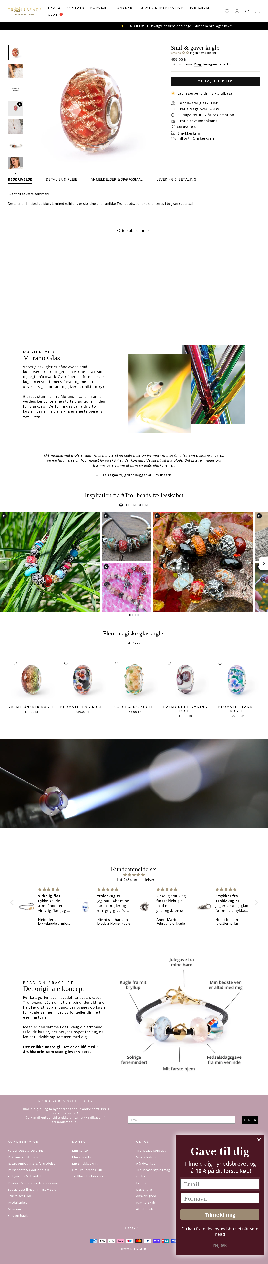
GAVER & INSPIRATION (162, 7)
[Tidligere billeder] (4, 563)
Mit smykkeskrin (85, 1163)
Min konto (80, 1150)
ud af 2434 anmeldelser (134, 879)
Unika (140, 1176)
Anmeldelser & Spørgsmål (117, 179)
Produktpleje (17, 1202)
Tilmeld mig (220, 1214)
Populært (100, 7)
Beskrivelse (20, 179)
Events (141, 1183)
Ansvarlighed (146, 1196)
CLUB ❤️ (56, 14)
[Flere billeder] (263, 563)
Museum (14, 1209)
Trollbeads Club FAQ (87, 1176)
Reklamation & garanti (24, 1157)
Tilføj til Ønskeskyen (196, 138)
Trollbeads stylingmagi (153, 1170)
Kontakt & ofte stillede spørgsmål (33, 1183)
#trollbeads (145, 1209)
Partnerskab (145, 1202)
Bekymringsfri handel (24, 1176)
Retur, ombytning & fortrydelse (32, 1163)
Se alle (134, 642)
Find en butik (18, 1215)
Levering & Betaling (176, 179)
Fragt (198, 64)
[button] (180, 53)
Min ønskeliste (83, 1157)
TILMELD (250, 1120)
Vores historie (147, 1157)
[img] (134, 874)
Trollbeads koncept (151, 1150)
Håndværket (145, 1163)
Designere (144, 1189)
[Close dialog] (259, 1139)
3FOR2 (54, 7)
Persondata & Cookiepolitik (28, 1170)
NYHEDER (75, 7)
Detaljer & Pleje (61, 179)
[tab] (130, 615)
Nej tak (220, 1245)
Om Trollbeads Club (87, 1170)
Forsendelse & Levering (26, 1150)
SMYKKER (126, 7)
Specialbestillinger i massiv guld (32, 1189)
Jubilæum (199, 7)
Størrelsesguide (20, 1196)
